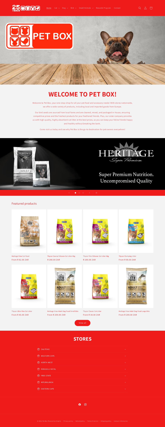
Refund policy (80, 421)
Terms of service (92, 421)
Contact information (121, 421)
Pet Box (44, 421)
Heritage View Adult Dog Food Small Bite (62, 311)
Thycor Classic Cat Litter (92, 311)
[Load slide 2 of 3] (79, 193)
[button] (57, 8)
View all (82, 323)
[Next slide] (89, 193)
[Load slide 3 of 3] (83, 193)
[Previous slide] (69, 193)
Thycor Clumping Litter (127, 256)
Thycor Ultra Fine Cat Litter (22, 311)
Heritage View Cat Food (20, 256)
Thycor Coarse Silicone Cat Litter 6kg (61, 256)
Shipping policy (106, 421)
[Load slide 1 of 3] (75, 193)
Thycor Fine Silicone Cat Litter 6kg (96, 256)
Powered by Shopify (54, 421)
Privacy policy (68, 421)
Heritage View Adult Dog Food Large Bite (134, 311)
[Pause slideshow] (96, 193)
